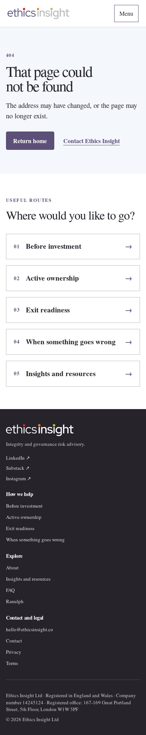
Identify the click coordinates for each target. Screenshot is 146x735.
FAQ (10, 590)
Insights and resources (28, 578)
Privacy (13, 651)
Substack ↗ (18, 468)
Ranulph (15, 601)
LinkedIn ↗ (18, 457)
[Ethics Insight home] (38, 13)
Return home (30, 140)
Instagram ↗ (18, 478)
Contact (14, 640)
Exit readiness (20, 528)
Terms (12, 663)
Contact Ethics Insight (91, 140)
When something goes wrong (35, 539)
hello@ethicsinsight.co (29, 629)
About (12, 567)
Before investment (24, 505)
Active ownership (24, 517)
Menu (126, 13)
